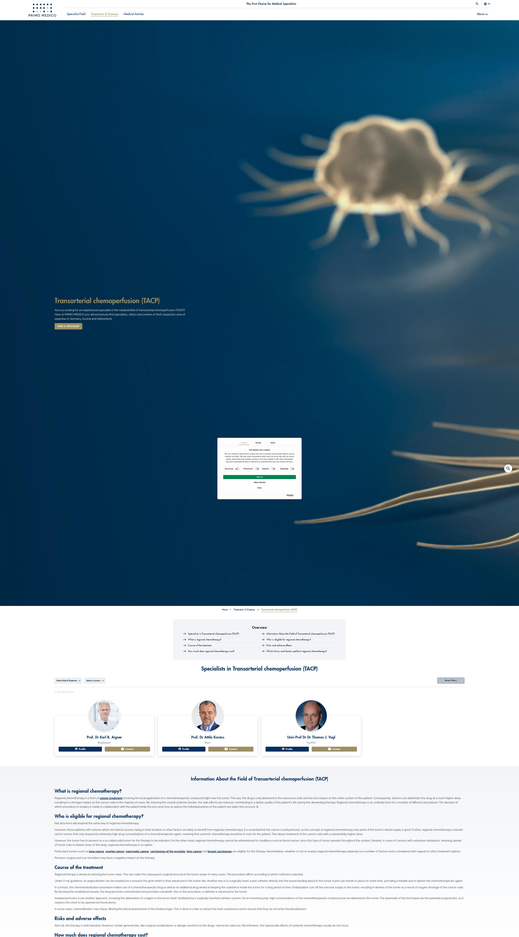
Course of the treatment (200, 645)
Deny (259, 488)
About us (482, 14)
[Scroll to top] (508, 930)
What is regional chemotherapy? (204, 639)
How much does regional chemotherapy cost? (211, 651)
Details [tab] (258, 443)
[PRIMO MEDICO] (42, 10)
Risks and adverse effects (279, 645)
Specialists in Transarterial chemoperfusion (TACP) (213, 634)
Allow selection (259, 482)
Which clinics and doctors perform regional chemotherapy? (296, 651)
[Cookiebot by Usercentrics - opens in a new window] (287, 495)
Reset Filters (451, 680)
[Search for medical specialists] (508, 468)
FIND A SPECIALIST (68, 326)
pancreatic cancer (137, 851)
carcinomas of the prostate (167, 851)
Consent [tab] (244, 443)
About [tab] (272, 443)
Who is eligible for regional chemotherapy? (288, 639)
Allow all (259, 477)
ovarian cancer (115, 851)
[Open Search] (477, 4)
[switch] (257, 469)
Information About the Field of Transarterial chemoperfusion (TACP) (300, 634)
